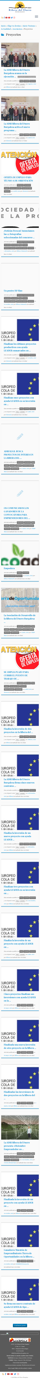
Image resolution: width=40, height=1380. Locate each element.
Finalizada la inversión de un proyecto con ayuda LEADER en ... (18, 1202)
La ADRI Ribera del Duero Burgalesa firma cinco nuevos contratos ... (19, 782)
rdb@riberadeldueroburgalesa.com (20, 1353)
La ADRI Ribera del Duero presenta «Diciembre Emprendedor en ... (17, 1146)
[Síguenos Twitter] (12, 18)
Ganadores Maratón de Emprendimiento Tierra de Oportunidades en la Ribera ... (19, 1253)
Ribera (8, 87)
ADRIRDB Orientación (22, 1264)
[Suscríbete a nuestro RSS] (2, 18)
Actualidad (6, 29)
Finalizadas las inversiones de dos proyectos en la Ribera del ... (19, 1095)
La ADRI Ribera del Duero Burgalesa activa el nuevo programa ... (17, 127)
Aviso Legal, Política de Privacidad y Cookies (20, 1368)
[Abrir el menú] (36, 16)
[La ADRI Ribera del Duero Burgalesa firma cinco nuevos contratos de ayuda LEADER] (20, 764)
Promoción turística (22, 248)
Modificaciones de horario (28, 1365)
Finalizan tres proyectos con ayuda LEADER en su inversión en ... (19, 890)
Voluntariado (18, 689)
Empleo (6, 188)
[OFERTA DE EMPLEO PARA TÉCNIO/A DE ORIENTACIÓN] (20, 162)
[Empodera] (20, 553)
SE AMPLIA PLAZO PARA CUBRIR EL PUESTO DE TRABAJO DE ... (16, 675)
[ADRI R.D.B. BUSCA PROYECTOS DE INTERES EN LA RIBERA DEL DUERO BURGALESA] (20, 436)
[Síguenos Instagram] (14, 18)
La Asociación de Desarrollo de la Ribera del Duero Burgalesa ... (20, 618)
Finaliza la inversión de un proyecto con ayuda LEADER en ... (18, 943)
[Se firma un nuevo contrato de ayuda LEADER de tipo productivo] (20, 1289)
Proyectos (32, 81)
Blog (21, 81)
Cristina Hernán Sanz (10, 1162)
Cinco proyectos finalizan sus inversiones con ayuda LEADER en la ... (20, 997)
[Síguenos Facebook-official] (4, 18)
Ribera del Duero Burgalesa (21, 1377)
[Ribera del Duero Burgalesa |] (20, 7)
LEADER (26, 81)
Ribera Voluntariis (22, 251)
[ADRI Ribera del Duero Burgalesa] (9, 18)
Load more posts (20, 1325)
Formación (18, 465)
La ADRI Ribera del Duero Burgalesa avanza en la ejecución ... (17, 73)
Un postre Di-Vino (13, 290)
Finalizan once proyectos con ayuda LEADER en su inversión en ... (19, 401)
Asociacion (17, 29)
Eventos (25, 245)
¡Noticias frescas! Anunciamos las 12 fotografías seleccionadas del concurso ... (19, 234)
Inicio (3, 26)
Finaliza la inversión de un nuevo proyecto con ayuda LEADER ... (17, 836)
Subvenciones (14, 468)
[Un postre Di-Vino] (20, 276)
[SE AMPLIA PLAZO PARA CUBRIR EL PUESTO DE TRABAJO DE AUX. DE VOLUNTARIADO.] (20, 657)
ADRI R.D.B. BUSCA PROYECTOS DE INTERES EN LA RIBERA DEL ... (18, 454)
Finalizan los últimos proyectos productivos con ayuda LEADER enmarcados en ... (20, 347)
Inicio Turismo (29, 26)
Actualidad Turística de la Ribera (25, 242)
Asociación (27, 185)
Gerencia (8, 140)
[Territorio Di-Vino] (6, 18)
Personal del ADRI (26, 188)
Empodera (9, 568)
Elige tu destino (14, 26)
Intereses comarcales (15, 188)
